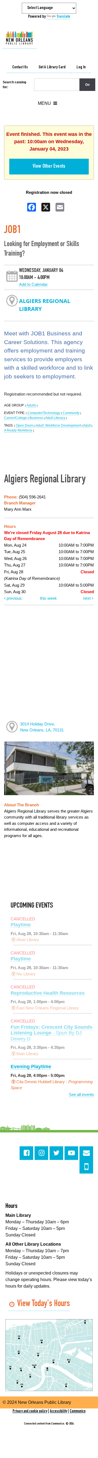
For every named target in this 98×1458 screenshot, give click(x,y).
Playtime (21, 924)
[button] (47, 103)
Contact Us (20, 67)
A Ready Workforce (18, 430)
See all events (81, 1094)
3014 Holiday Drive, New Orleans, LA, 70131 (42, 727)
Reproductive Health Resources (48, 993)
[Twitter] (56, 1153)
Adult (87, 425)
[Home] (19, 38)
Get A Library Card (52, 67)
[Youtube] (71, 1153)
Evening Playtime (31, 1066)
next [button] (87, 598)
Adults (31, 405)
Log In (81, 67)
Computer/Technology (43, 413)
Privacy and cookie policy (30, 1411)
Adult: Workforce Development (58, 425)
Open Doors (25, 425)
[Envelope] (86, 1153)
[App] (86, 1167)
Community (71, 413)
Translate (63, 17)
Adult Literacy (55, 418)
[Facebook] (26, 1153)
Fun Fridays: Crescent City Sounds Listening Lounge (51, 1033)
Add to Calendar (33, 284)
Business (36, 418)
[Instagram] (41, 1153)
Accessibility (58, 1411)
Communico (77, 1411)
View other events (49, 166)
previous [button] (13, 598)
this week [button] (48, 598)
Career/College (15, 418)
